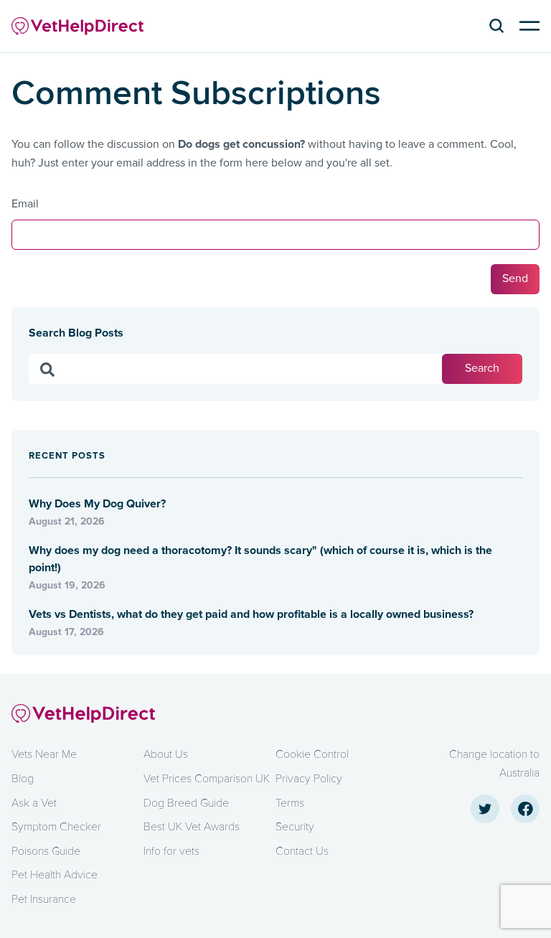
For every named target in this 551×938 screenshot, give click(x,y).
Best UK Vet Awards (191, 827)
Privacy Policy (309, 778)
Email (25, 204)
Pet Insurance (43, 899)
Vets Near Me (44, 754)
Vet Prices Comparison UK (206, 778)
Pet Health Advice (54, 875)
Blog (22, 778)
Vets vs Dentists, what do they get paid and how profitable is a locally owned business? (251, 614)
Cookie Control (312, 754)
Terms (290, 803)
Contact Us (302, 851)
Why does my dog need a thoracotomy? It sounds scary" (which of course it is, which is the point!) (260, 559)
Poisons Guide (45, 851)
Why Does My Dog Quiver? (99, 504)
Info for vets (171, 851)
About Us (165, 754)
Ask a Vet (34, 803)
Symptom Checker (56, 827)
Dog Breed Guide (186, 803)
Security (295, 827)
